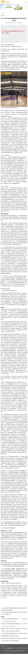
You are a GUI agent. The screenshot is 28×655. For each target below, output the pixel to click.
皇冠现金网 (15, 650)
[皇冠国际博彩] (5, 3)
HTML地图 (24, 648)
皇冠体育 (11, 650)
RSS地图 (20, 648)
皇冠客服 (19, 650)
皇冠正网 (19, 349)
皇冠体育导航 (6, 650)
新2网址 (23, 650)
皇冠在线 (3, 15)
